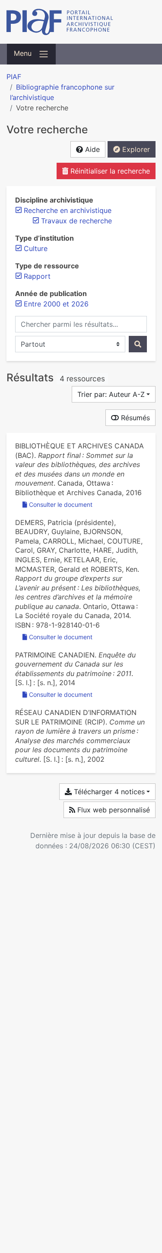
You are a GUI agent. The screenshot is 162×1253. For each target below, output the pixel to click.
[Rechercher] (138, 344)
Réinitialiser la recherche (109, 171)
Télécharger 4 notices (108, 791)
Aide (91, 149)
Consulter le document (60, 504)
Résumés (134, 417)
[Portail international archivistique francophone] (81, 22)
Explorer (135, 149)
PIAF (13, 76)
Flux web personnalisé (112, 809)
